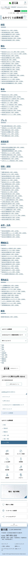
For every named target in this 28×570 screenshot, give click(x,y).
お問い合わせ (6, 400)
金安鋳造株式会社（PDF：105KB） (10, 36)
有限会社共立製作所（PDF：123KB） (11, 258)
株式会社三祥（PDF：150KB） (9, 59)
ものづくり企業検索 (7, 329)
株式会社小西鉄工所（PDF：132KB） (11, 69)
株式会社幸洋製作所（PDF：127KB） (11, 178)
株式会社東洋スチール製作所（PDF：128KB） (13, 98)
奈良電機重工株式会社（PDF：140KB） (11, 293)
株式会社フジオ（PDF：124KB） (10, 180)
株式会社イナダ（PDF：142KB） (10, 73)
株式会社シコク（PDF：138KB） (10, 102)
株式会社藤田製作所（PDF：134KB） (11, 211)
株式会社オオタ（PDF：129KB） (10, 94)
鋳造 (3, 25)
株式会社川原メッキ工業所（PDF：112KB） (12, 156)
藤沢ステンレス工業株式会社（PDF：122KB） (13, 75)
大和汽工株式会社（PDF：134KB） (10, 63)
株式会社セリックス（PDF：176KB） (11, 272)
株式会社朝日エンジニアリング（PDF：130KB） (14, 215)
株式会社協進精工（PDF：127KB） (10, 231)
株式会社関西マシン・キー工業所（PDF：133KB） (14, 233)
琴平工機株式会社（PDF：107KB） (10, 135)
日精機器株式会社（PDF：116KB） (10, 260)
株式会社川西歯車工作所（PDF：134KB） (12, 195)
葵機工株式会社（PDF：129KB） (10, 172)
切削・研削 (5, 166)
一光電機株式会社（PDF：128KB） (10, 285)
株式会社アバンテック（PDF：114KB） (11, 114)
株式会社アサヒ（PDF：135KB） (10, 30)
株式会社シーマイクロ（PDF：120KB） (11, 289)
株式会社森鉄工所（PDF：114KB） (10, 213)
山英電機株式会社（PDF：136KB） (10, 287)
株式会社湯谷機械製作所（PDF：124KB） (12, 83)
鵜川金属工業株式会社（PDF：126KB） (11, 126)
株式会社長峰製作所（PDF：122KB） (11, 235)
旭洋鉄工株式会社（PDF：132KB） (10, 55)
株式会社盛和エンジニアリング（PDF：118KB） (14, 299)
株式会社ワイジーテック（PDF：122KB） (12, 256)
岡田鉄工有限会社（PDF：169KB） (10, 186)
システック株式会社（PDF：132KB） (11, 301)
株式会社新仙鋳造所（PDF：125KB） (11, 40)
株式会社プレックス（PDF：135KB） (11, 250)
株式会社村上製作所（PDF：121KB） (11, 203)
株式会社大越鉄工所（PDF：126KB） (11, 197)
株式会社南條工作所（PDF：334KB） (11, 219)
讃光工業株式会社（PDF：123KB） (10, 268)
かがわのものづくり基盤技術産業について (12, 334)
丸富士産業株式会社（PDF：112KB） (11, 184)
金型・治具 (5, 225)
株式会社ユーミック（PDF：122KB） (11, 152)
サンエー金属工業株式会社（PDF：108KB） (13, 199)
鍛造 (3, 311)
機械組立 (5, 243)
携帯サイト (17, 546)
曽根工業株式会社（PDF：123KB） (10, 130)
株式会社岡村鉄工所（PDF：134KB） (11, 176)
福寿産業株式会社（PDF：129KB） (10, 158)
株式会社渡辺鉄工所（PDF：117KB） (11, 67)
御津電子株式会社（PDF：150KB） (10, 297)
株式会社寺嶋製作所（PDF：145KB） (11, 236)
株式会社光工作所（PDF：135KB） (10, 100)
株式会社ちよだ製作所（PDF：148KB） (11, 248)
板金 (3, 89)
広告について (18, 548)
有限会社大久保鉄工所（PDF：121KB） (11, 110)
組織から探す (7, 7)
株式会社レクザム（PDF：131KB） (10, 133)
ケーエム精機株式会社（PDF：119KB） (11, 209)
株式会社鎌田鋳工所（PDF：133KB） (11, 34)
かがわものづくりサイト (22, 7)
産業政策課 (13, 7)
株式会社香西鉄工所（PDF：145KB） (11, 57)
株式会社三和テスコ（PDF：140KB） (11, 61)
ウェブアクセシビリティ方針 (8, 549)
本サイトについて (6, 340)
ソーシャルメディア (11, 516)
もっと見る (6, 442)
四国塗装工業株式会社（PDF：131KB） (11, 154)
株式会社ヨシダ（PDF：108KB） (10, 77)
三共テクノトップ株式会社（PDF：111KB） (12, 160)
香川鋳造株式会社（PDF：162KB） (10, 32)
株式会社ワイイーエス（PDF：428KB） (11, 303)
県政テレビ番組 (9, 504)
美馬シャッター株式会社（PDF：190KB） (12, 104)
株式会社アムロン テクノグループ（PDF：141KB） (14, 53)
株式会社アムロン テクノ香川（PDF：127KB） (13, 51)
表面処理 (5, 141)
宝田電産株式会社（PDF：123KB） (10, 305)
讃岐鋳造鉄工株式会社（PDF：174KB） (11, 38)
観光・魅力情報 (14, 491)
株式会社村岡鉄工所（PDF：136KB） (11, 252)
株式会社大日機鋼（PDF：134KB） (10, 132)
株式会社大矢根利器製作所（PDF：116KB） (12, 207)
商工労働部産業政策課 (7, 380)
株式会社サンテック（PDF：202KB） (11, 79)
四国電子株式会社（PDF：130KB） (9, 316)
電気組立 (5, 280)
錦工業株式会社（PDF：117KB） (10, 71)
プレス (4, 120)
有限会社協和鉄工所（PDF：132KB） (11, 188)
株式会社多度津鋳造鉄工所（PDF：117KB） (12, 81)
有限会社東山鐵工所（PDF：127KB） (11, 217)
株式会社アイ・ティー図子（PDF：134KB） (13, 205)
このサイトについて (19, 543)
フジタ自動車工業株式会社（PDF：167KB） (13, 274)
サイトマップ (6, 396)
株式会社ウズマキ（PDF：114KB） (10, 174)
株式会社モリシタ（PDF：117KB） (10, 106)
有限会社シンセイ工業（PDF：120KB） (11, 128)
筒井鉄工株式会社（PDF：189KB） (10, 112)
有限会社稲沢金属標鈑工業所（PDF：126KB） (13, 147)
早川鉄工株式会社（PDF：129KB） (10, 190)
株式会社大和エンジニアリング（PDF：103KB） (14, 291)
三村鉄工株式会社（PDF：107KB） (10, 201)
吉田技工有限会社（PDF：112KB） (10, 254)
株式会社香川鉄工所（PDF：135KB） (11, 193)
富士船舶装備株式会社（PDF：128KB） (11, 65)
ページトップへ (14, 525)
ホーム (2, 7)
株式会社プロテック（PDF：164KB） (11, 182)
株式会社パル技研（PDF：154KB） (10, 295)
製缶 (3, 46)
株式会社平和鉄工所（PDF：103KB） (11, 262)
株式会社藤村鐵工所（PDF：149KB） (11, 264)
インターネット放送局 (11, 510)
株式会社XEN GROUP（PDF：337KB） (11, 96)
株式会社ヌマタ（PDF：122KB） (10, 191)
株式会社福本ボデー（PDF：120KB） (11, 270)
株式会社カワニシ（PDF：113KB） (10, 266)
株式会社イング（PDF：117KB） (10, 108)
